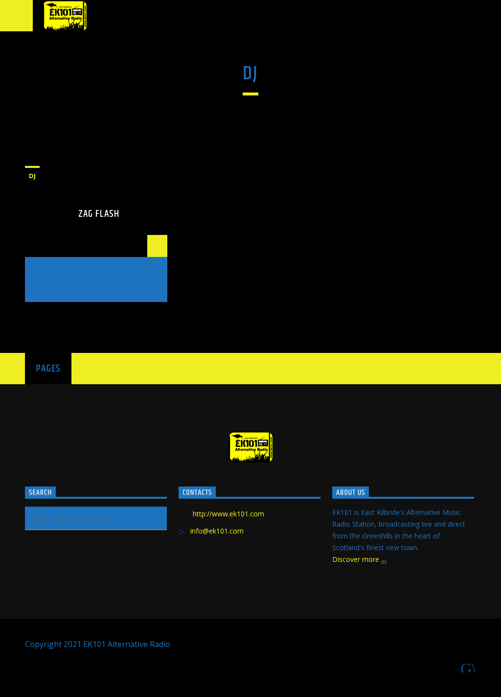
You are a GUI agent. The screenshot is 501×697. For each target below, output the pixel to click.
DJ (32, 175)
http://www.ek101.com (228, 513)
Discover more (356, 559)
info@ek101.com (217, 530)
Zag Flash (98, 214)
